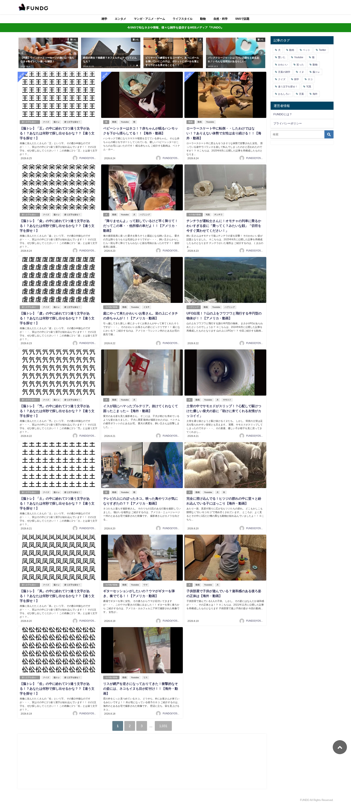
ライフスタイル (183, 18)
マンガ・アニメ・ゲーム (149, 18)
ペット (306, 50)
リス (145, 677)
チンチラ (218, 214)
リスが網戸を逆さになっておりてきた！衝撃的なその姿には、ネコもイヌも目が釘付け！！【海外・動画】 (140, 688)
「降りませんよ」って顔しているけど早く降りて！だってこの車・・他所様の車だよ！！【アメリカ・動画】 (140, 225)
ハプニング (145, 214)
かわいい (283, 64)
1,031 (163, 726)
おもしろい (284, 94)
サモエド (227, 400)
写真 (208, 214)
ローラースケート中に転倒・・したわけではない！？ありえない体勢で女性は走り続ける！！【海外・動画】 (223, 133)
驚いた (281, 57)
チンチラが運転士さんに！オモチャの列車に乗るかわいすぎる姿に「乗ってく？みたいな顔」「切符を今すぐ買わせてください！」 (223, 225)
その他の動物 (194, 214)
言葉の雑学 (284, 72)
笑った (300, 64)
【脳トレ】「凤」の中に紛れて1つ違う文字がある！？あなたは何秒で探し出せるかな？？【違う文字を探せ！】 (57, 595)
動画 (114, 122)
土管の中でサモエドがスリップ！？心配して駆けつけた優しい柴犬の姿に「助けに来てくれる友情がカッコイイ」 (223, 410)
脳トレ (57, 122)
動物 (203, 18)
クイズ (46, 122)
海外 (315, 94)
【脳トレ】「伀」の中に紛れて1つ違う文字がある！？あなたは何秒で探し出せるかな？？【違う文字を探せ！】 (57, 688)
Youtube (125, 122)
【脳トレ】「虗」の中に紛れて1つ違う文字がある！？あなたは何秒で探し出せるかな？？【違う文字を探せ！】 (57, 318)
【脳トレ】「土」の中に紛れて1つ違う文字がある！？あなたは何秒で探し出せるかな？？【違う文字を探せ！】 (57, 503)
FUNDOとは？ (282, 114)
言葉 (301, 94)
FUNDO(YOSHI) (88, 158)
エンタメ (120, 18)
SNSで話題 (242, 18)
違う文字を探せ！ (30, 122)
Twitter (322, 50)
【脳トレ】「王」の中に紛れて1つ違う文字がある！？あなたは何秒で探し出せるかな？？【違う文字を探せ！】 (57, 133)
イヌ (301, 72)
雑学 (104, 18)
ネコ (310, 79)
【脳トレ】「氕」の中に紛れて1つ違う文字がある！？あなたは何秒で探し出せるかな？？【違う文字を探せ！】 (57, 410)
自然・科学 (220, 18)
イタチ (146, 307)
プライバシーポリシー (287, 123)
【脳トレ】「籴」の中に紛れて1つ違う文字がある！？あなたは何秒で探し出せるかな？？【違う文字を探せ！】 (57, 225)
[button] (23, 53)
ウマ (145, 585)
